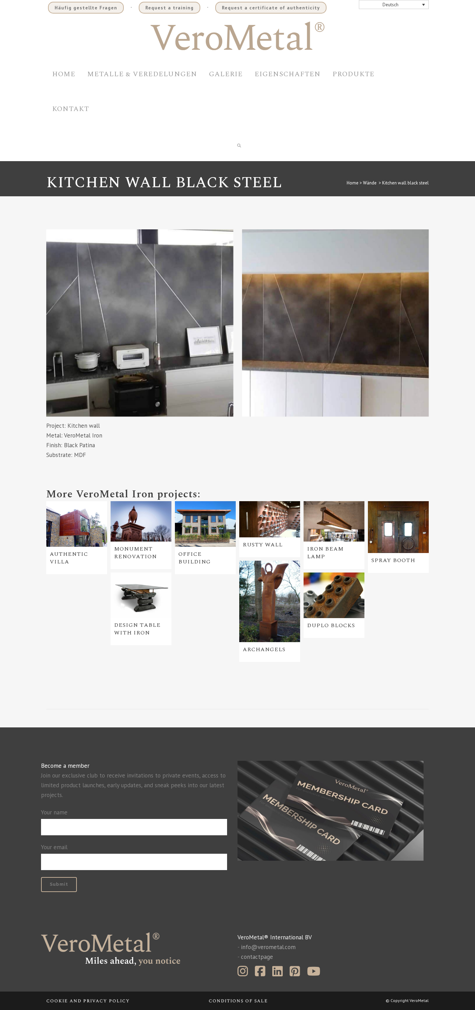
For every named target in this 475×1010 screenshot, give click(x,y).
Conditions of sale (238, 1001)
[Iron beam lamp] (334, 521)
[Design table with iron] (141, 595)
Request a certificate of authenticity (271, 8)
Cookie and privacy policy (88, 1001)
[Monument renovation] (141, 521)
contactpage (257, 957)
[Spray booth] (398, 527)
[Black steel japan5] (139, 323)
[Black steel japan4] (335, 323)
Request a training (169, 8)
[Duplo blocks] (334, 595)
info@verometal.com (268, 947)
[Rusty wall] (269, 519)
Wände (370, 183)
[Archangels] (269, 601)
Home (353, 183)
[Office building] (205, 524)
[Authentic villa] (76, 524)
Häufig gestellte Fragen (86, 8)
